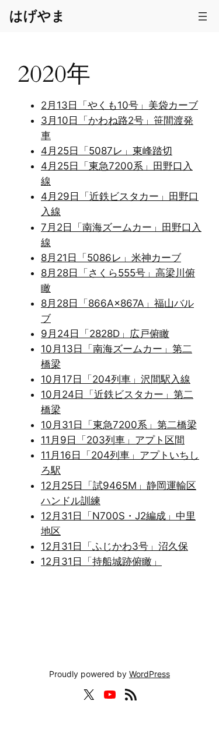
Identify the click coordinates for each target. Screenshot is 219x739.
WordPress (149, 674)
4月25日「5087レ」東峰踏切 (106, 151)
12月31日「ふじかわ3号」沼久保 (114, 546)
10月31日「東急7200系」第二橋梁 (119, 425)
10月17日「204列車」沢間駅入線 (115, 379)
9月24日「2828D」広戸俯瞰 (105, 333)
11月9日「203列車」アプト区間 (113, 440)
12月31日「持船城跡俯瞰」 (101, 561)
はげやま (37, 16)
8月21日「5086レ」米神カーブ (111, 257)
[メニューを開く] (203, 16)
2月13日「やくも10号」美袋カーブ (119, 105)
